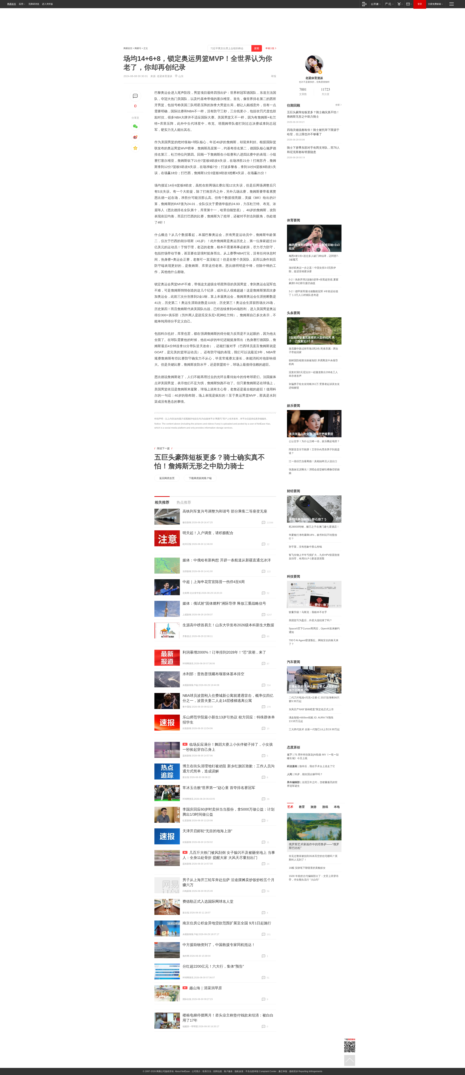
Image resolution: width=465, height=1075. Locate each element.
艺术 (290, 806)
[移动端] (364, 4)
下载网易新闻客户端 (200, 478)
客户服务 (228, 1071)
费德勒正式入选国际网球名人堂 (208, 901)
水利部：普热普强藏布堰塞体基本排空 (213, 674)
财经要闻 (293, 491)
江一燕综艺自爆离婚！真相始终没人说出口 (313, 461)
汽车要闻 (293, 662)
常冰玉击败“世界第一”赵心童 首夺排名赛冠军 (219, 788)
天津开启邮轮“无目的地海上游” (207, 831)
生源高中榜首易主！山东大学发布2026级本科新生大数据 (228, 625)
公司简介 (196, 1071)
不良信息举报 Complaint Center (260, 1071)
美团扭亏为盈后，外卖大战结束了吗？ (310, 620)
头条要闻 (293, 313)
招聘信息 (217, 1071)
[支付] (399, 4)
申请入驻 (270, 48)
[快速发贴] (135, 96)
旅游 (313, 806)
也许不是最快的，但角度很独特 (314, 82)
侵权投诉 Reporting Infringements (305, 1071)
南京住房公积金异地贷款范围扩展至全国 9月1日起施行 (227, 923)
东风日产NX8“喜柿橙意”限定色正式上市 (311, 709)
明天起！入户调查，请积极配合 (208, 533)
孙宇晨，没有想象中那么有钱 (305, 546)
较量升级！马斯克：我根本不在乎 (308, 612)
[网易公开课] (375, 4)
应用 (21, 4)
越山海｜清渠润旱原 (205, 988)
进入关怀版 (47, 4)
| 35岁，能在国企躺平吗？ (305, 774)
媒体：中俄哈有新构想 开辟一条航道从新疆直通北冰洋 (227, 560)
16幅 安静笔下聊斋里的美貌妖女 (307, 867)
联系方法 (207, 1071)
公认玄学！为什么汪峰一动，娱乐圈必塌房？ (314, 441)
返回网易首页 (167, 478)
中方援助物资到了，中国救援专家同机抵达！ (219, 945)
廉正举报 (282, 1071)
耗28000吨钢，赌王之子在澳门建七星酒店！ (314, 526)
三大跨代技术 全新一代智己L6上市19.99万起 (314, 729)
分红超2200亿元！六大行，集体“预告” (213, 966)
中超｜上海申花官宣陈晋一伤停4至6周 (214, 582)
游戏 (325, 806)
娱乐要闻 (293, 405)
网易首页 (11, 4)
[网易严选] (388, 4)
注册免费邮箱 (434, 4)
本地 (337, 806)
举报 (273, 76)
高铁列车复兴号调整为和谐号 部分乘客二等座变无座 (225, 511)
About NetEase (182, 1071)
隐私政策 (239, 1071)
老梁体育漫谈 (164, 76)
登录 (420, 4)
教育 (302, 806)
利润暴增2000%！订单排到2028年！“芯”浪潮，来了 (224, 652)
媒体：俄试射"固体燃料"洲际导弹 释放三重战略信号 (224, 603)
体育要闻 (293, 220)
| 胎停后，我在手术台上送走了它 (311, 766)
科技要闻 (293, 576)
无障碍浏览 (33, 4)
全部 (337, 105)
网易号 (138, 48)
